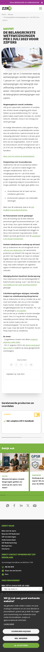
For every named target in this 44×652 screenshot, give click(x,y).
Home (4, 14)
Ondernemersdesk (9, 540)
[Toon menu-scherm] (40, 8)
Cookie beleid (9, 624)
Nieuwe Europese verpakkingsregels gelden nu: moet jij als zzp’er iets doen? (13, 483)
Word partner (7, 546)
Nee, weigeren (21, 638)
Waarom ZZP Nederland (10, 534)
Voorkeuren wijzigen (21, 631)
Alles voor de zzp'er (9, 531)
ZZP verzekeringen (9, 537)
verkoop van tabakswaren (13, 250)
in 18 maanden (20, 311)
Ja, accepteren (21, 645)
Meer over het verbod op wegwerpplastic (18, 156)
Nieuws (10, 14)
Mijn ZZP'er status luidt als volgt (15, 585)
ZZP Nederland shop (9, 543)
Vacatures (6, 549)
